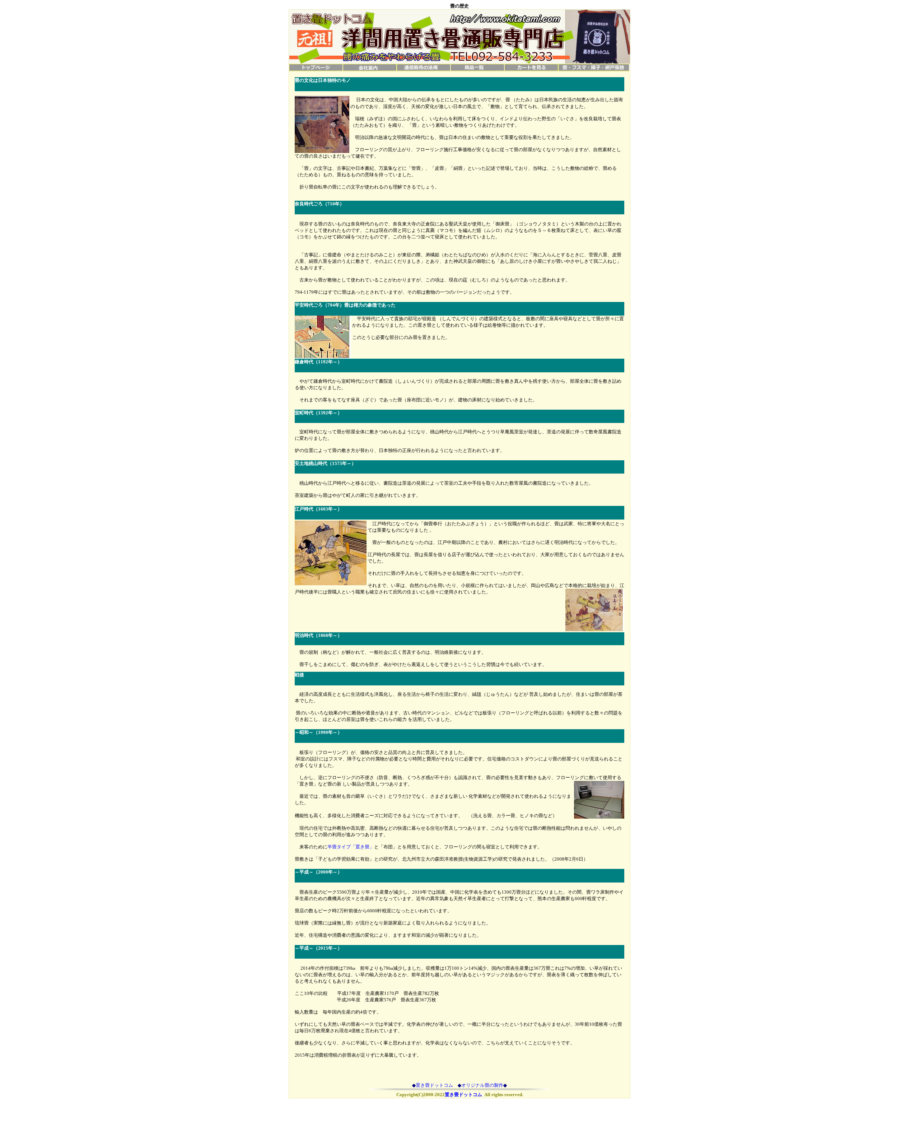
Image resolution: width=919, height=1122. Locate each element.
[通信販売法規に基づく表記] (424, 69)
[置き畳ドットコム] (316, 69)
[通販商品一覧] (477, 69)
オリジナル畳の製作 (482, 1085)
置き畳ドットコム (434, 1085)
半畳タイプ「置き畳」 (350, 846)
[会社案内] (370, 69)
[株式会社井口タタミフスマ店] (593, 69)
